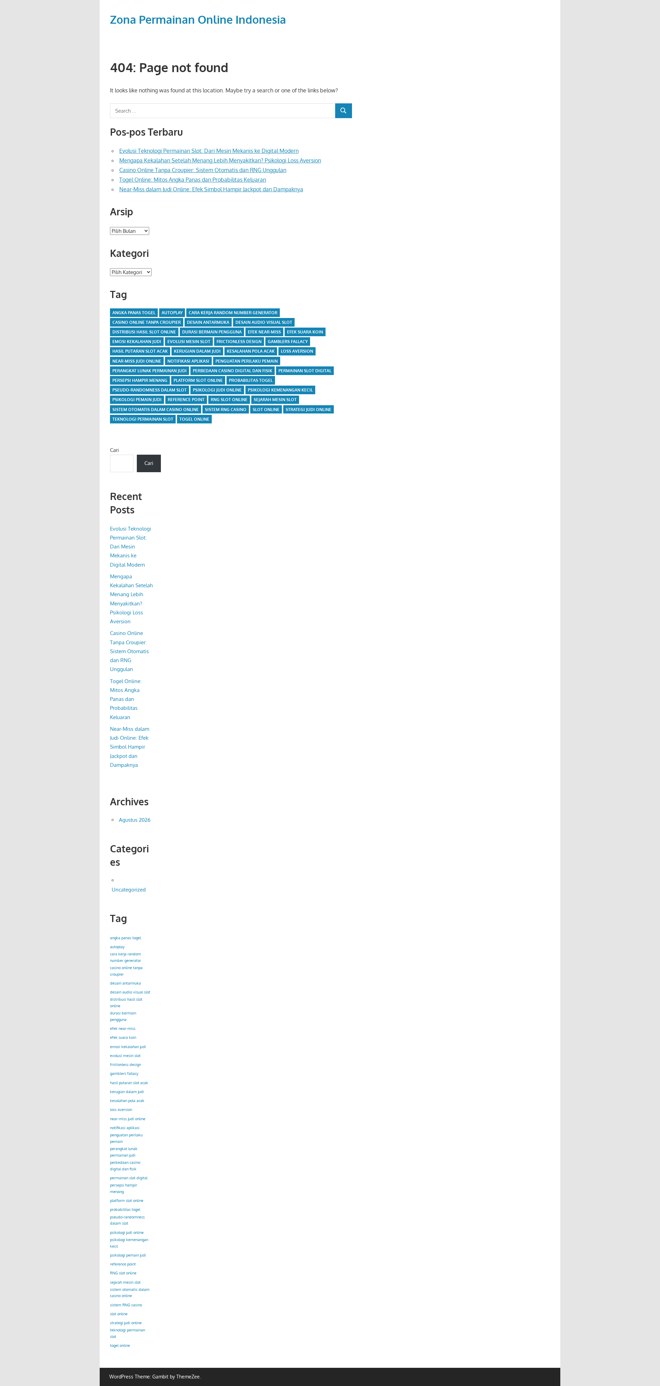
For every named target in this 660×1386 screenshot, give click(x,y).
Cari (114, 450)
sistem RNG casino (225, 409)
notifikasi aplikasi (188, 361)
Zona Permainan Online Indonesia (198, 19)
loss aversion (297, 351)
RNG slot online (229, 399)
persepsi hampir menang (139, 380)
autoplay (172, 312)
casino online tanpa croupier (146, 322)
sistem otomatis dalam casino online (155, 409)
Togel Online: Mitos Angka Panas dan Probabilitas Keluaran (192, 179)
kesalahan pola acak (251, 351)
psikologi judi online (217, 390)
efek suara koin (305, 331)
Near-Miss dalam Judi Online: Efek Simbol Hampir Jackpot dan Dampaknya (211, 189)
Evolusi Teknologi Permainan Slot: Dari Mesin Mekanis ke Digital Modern (209, 150)
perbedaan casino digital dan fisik (232, 370)
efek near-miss (264, 331)
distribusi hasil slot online (144, 331)
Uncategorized (129, 889)
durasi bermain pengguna (212, 331)
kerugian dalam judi (197, 351)
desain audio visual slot (263, 322)
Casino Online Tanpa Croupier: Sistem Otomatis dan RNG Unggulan (202, 170)
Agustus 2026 (135, 820)
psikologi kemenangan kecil (280, 390)
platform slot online (198, 380)
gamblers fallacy (288, 341)
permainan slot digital (304, 370)
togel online (194, 419)
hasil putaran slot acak (140, 351)
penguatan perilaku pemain (247, 361)
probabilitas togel (251, 380)
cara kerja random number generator (233, 312)
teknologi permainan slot (142, 419)
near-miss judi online (136, 361)
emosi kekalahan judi (136, 341)
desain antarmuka (208, 322)
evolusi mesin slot (188, 341)
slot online (266, 409)
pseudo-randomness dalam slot (149, 390)
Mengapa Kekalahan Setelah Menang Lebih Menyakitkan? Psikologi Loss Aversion (220, 160)
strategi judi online (308, 409)
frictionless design (239, 341)
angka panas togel (133, 312)
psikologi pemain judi (137, 399)
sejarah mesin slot (275, 399)
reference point (186, 399)
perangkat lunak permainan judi (149, 370)
